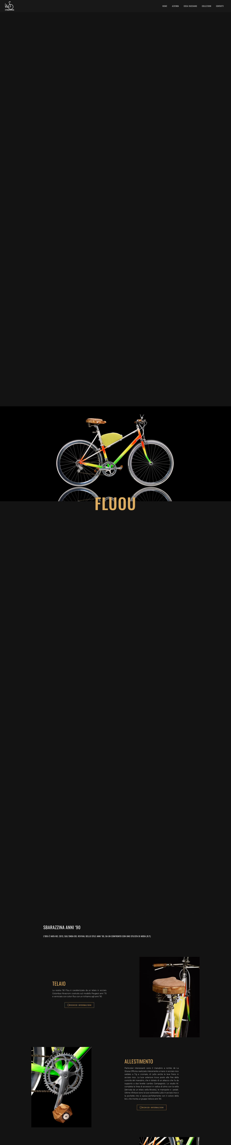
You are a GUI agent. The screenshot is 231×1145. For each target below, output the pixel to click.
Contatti (220, 6)
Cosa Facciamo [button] (190, 6)
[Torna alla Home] (10, 6)
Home (164, 6)
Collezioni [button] (206, 6)
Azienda (175, 6)
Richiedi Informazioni (81, 1005)
